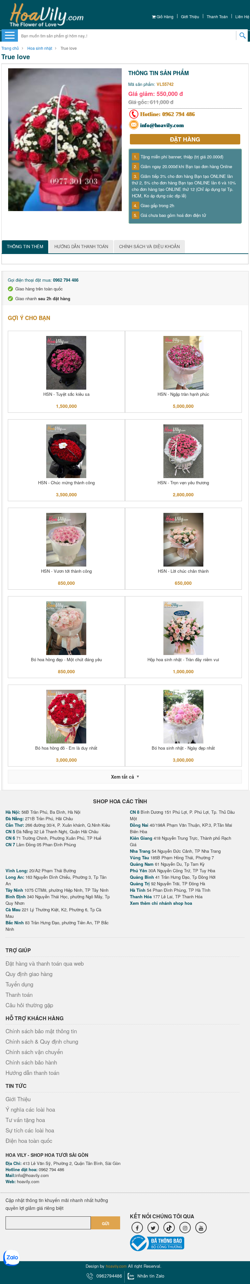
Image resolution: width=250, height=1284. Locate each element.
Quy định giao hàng (29, 974)
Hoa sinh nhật (39, 48)
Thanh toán (217, 16)
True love (69, 48)
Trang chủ (10, 48)
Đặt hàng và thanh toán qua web (45, 963)
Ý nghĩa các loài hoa (30, 1109)
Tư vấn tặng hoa (25, 1120)
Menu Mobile (10, 35)
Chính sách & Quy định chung (42, 1041)
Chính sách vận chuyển (34, 1052)
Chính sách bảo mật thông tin (41, 1031)
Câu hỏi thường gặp (29, 1005)
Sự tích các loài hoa (30, 1130)
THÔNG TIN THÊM (25, 246)
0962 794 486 (178, 114)
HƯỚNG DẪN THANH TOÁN (81, 246)
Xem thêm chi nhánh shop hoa (161, 903)
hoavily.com (28, 1181)
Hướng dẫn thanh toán (32, 1072)
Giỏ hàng (165, 16)
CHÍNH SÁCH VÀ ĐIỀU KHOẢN (149, 246)
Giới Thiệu (190, 16)
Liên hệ (242, 16)
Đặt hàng (185, 139)
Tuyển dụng (19, 984)
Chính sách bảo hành (31, 1062)
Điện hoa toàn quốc (29, 1140)
